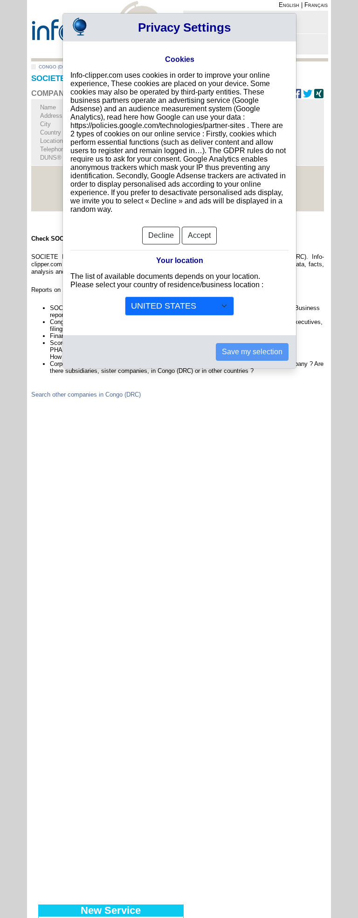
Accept (199, 235)
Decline (161, 235)
